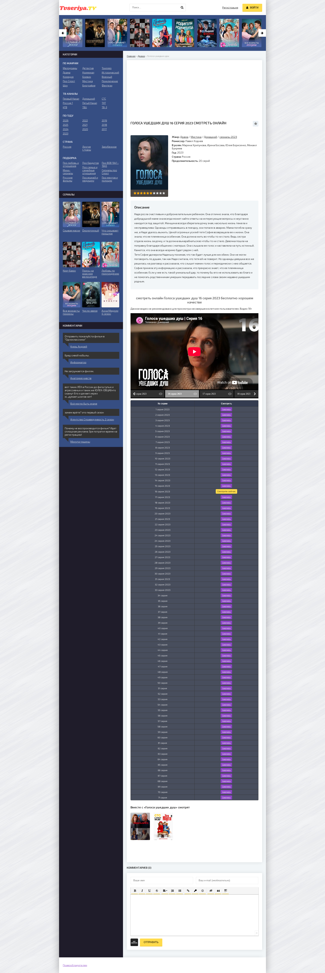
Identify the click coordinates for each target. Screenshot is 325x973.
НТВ (65, 107)
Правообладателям (75, 965)
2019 (104, 120)
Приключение (110, 81)
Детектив (88, 68)
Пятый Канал (89, 103)
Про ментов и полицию (110, 179)
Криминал (88, 72)
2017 (104, 129)
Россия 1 (68, 103)
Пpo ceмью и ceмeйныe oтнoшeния (89, 170)
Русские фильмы (68, 179)
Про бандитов (90, 162)
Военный (107, 76)
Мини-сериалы (68, 172)
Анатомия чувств (80, 378)
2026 (65, 120)
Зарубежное (109, 146)
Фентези (107, 85)
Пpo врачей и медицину (90, 179)
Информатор (78, 362)
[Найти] (182, 7)
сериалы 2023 (228, 136)
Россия (67, 146)
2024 (65, 129)
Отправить (151, 942)
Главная (131, 56)
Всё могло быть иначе (83, 403)
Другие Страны (86, 148)
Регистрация (230, 7)
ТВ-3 (104, 107)
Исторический (110, 72)
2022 (85, 120)
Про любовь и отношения (71, 164)
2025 (65, 124)
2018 (104, 124)
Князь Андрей (78, 346)
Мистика (196, 136)
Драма (141, 56)
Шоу (65, 85)
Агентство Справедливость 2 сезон (92, 419)
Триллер (107, 68)
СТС (104, 98)
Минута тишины (80, 441)
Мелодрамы (70, 68)
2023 (65, 133)
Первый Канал (71, 98)
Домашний (210, 136)
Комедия (68, 76)
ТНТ (104, 103)
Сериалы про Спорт (109, 172)
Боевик (86, 76)
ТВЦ (84, 107)
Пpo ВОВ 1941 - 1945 (110, 164)
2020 (85, 129)
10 (163, 193)
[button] (134, 890)
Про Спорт (69, 81)
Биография (88, 85)
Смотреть (226, 409)
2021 (84, 124)
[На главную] (78, 7)
